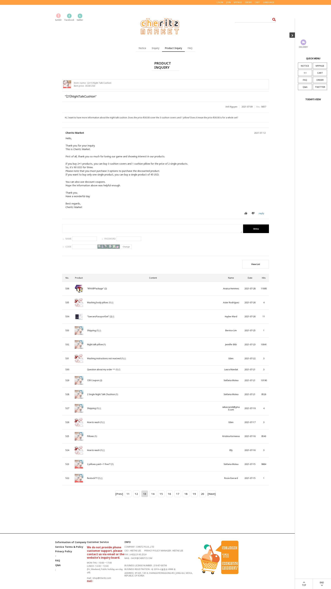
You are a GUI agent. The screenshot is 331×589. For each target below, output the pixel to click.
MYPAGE (320, 65)
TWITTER (320, 87)
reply (261, 213)
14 (152, 493)
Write (256, 228)
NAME (68, 238)
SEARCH (273, 19)
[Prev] (119, 493)
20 (202, 493)
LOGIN (220, 2)
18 (186, 493)
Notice (142, 48)
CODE (68, 246)
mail (89, 580)
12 (136, 493)
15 (161, 493)
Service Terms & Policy (69, 546)
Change (126, 246)
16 (169, 493)
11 (128, 493)
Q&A (305, 87)
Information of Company (70, 542)
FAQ (305, 79)
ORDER (320, 79)
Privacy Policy (63, 551)
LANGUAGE (268, 2)
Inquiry (155, 48)
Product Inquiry (173, 48)
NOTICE (305, 65)
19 (194, 493)
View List (255, 264)
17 (177, 493)
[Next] (211, 493)
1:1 (305, 72)
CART (320, 72)
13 (144, 493)
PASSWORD (110, 238)
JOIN (228, 2)
